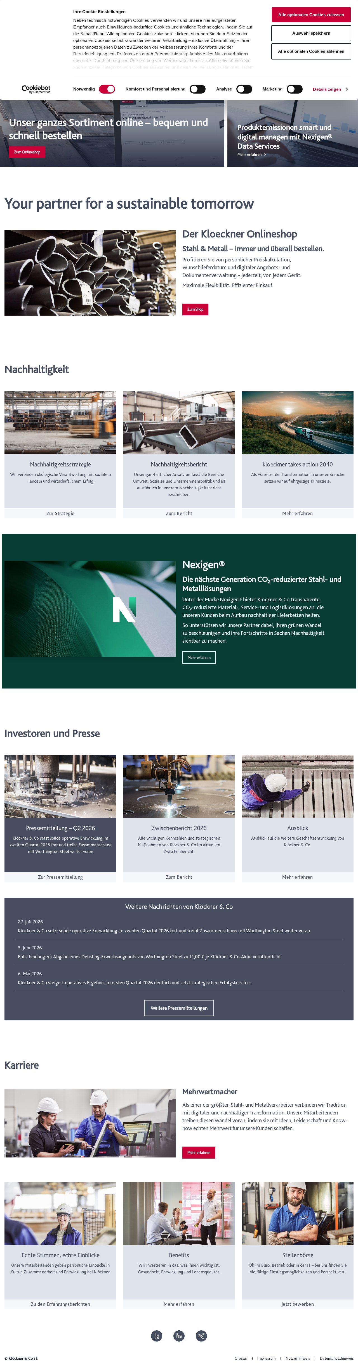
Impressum (266, 1358)
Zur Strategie (60, 513)
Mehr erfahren (297, 513)
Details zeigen (327, 89)
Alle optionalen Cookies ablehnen (311, 51)
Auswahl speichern (311, 33)
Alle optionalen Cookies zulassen (311, 14)
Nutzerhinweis (298, 1358)
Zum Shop (195, 309)
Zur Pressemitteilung (60, 877)
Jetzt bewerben (297, 1304)
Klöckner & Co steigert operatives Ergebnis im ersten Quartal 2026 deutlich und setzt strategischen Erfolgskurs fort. (135, 982)
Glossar (241, 1358)
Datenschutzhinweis (337, 1358)
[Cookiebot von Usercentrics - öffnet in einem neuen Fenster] (36, 89)
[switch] (198, 89)
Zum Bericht (179, 513)
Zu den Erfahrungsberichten (60, 1304)
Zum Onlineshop (27, 152)
